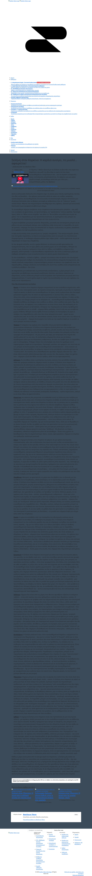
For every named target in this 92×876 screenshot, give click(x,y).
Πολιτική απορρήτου (78, 875)
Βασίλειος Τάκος (19, 172)
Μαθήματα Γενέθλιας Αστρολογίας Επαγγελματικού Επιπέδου (40, 860)
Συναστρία (51, 849)
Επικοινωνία (78, 840)
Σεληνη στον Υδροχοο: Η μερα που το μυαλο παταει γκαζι (69, 795)
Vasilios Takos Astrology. (45, 872)
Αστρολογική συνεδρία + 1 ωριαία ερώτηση (53, 844)
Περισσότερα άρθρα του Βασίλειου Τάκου (34, 819)
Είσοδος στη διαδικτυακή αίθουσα (65, 836)
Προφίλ (77, 837)
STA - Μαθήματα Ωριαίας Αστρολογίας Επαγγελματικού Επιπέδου (40, 843)
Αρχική (76, 834)
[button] (47, 79)
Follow (76, 814)
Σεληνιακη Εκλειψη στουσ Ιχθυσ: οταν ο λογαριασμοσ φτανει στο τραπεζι (44, 796)
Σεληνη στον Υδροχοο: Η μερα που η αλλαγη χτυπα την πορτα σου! (22, 795)
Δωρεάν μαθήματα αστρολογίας (39, 867)
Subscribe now (58, 830)
